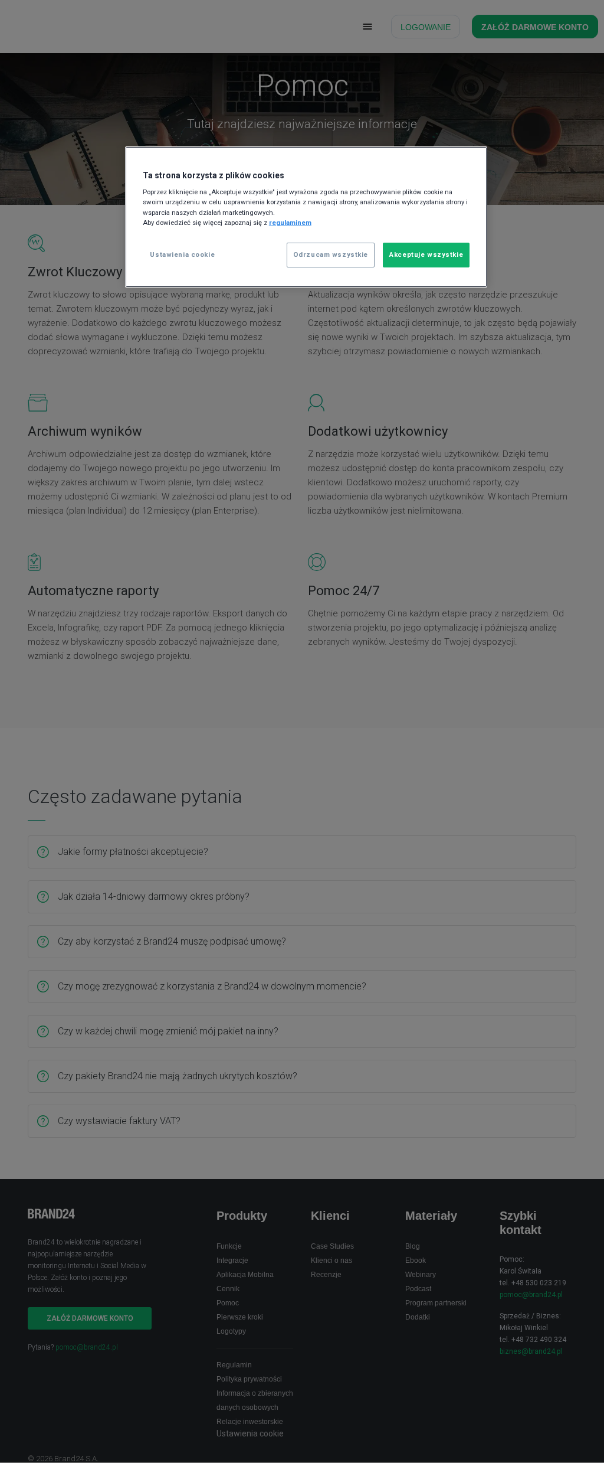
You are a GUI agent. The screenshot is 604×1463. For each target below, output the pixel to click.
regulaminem (290, 222)
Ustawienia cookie (182, 254)
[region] (306, 217)
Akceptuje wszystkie (426, 254)
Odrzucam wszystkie (330, 254)
